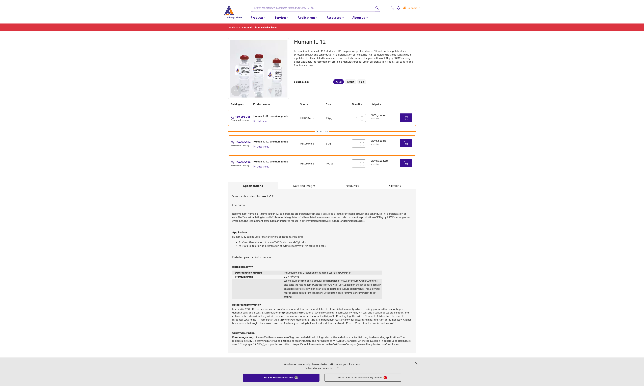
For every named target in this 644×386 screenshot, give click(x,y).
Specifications (253, 186)
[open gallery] (258, 68)
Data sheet (263, 121)
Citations (395, 186)
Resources (352, 186)
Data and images (304, 186)
